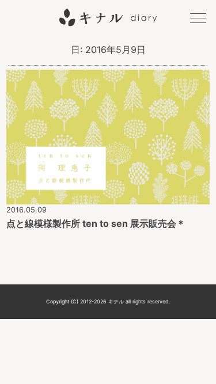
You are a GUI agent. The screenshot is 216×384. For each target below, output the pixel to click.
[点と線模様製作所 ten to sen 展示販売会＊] (108, 196)
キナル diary (108, 17)
